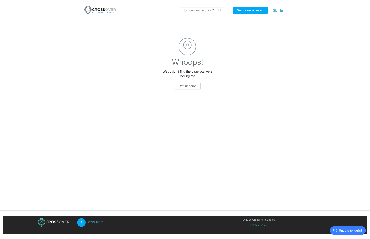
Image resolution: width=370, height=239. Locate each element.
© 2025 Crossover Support (258, 219)
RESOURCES (96, 222)
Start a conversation (250, 10)
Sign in (278, 10)
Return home (188, 86)
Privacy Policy (258, 225)
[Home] (53, 222)
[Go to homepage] (100, 10)
